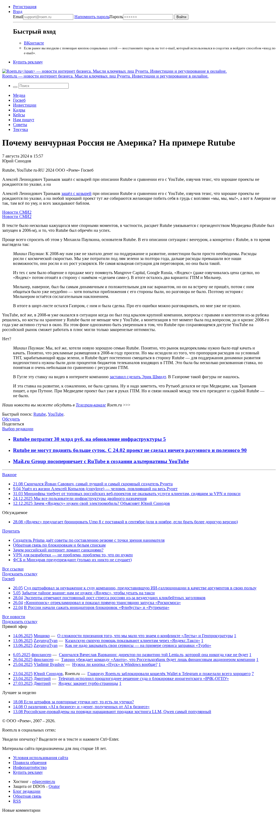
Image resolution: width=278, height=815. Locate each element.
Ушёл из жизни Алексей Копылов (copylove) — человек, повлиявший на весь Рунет (95, 488)
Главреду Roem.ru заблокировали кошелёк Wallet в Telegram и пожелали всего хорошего (169, 673)
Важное (9, 474)
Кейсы (19, 115)
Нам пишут (23, 119)
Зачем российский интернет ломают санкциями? (58, 550)
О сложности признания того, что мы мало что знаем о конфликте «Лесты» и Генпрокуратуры (145, 635)
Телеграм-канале (91, 405)
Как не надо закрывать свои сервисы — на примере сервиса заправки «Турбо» (138, 645)
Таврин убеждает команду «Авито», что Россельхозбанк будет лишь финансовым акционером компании (158, 659)
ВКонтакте (34, 43)
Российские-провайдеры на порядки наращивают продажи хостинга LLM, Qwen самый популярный (112, 711)
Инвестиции (24, 105)
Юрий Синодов (48, 673)
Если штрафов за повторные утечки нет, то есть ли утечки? (73, 702)
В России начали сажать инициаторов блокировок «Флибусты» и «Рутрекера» (96, 607)
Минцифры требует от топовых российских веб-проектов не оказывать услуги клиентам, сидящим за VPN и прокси (127, 493)
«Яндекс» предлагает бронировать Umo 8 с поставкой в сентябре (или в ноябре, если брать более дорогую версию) (125, 521)
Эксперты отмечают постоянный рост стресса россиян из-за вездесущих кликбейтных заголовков (115, 597)
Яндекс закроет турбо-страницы (88, 683)
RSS (17, 801)
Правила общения (29, 762)
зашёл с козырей (76, 193)
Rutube (39, 414)
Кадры (19, 110)
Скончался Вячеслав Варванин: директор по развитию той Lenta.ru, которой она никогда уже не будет (153, 654)
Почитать (11, 531)
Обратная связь (27, 796)
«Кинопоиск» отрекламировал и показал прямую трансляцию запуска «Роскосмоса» (102, 602)
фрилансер (41, 654)
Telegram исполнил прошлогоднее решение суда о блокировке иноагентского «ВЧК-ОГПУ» (143, 678)
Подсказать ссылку (19, 574)
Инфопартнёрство (30, 767)
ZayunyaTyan (46, 640)
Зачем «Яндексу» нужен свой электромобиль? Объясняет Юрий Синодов (91, 503)
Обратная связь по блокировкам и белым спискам (59, 545)
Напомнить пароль (91, 16)
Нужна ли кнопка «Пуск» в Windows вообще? (114, 664)
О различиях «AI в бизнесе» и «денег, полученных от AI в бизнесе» (81, 706)
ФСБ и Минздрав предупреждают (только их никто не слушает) (72, 559)
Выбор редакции (17, 428)
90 (244, 450)
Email (18, 16)
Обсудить (11, 419)
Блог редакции (26, 791)
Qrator (54, 786)
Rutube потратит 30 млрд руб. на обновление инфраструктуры (88, 439)
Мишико (42, 635)
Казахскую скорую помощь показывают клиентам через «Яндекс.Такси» (132, 640)
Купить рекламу (28, 62)
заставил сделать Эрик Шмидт (138, 376)
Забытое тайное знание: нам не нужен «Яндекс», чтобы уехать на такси (88, 593)
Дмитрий (42, 678)
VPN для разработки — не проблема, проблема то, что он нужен (73, 555)
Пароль (98, 16)
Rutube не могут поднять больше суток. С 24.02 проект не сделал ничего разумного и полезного (127, 450)
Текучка (20, 129)
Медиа (19, 95)
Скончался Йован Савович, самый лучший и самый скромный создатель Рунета (93, 484)
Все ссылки (13, 569)
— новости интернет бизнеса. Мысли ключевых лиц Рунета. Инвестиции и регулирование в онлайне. (105, 76)
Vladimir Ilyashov (49, 664)
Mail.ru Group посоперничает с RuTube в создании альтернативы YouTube (101, 461)
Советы (20, 124)
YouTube (56, 414)
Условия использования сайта (40, 757)
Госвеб (19, 100)
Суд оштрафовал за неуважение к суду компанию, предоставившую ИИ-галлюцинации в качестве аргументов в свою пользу (140, 588)
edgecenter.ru (43, 781)
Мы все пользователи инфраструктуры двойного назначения (80, 498)
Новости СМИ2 (16, 212)
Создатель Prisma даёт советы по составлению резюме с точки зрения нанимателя (89, 540)
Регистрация (24, 6)
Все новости (13, 616)
